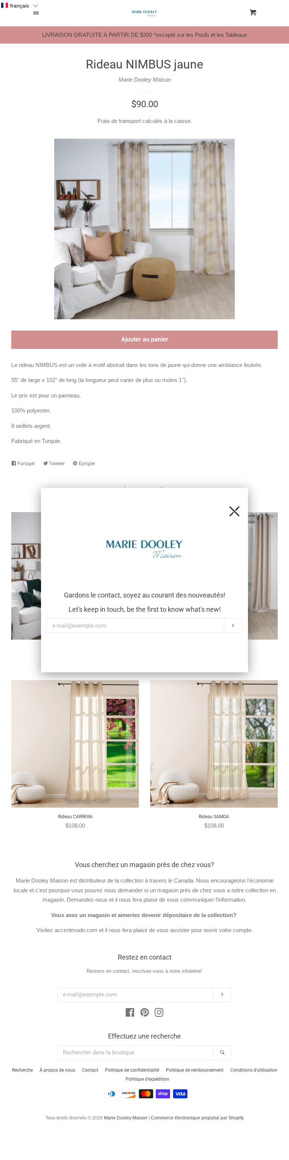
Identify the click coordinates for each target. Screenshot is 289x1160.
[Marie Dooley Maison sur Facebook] (130, 1014)
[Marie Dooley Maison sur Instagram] (159, 1014)
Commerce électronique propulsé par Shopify (197, 1118)
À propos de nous (57, 1070)
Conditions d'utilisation (253, 1070)
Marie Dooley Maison (145, 79)
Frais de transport (119, 121)
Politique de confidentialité (132, 1070)
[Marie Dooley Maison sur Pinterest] (144, 1014)
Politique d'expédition (147, 1079)
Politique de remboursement (195, 1070)
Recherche (22, 1070)
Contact (90, 1070)
